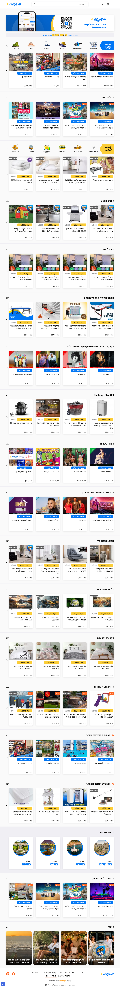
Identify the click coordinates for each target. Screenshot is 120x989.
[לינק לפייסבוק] (13, 975)
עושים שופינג (108, 149)
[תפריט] (112, 4)
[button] (7, 46)
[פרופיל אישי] (103, 4)
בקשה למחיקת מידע (50, 972)
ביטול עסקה (64, 972)
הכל (7, 97)
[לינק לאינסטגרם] (8, 975)
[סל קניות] (108, 4)
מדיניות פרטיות (65, 976)
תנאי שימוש (36, 972)
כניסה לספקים (51, 976)
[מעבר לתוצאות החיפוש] (34, 4)
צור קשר (73, 972)
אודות (81, 972)
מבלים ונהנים (108, 46)
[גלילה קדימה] (7, 46)
